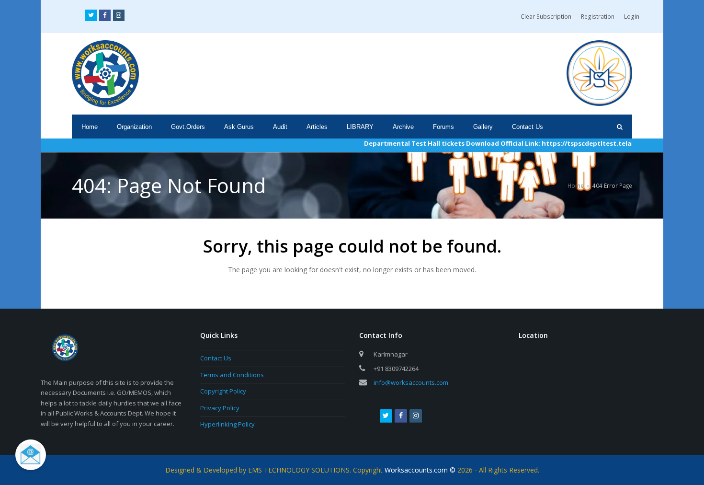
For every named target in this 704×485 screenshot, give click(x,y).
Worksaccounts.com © (421, 469)
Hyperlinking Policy (227, 424)
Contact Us (215, 358)
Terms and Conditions (232, 374)
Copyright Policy (223, 391)
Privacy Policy (219, 408)
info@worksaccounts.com (411, 382)
